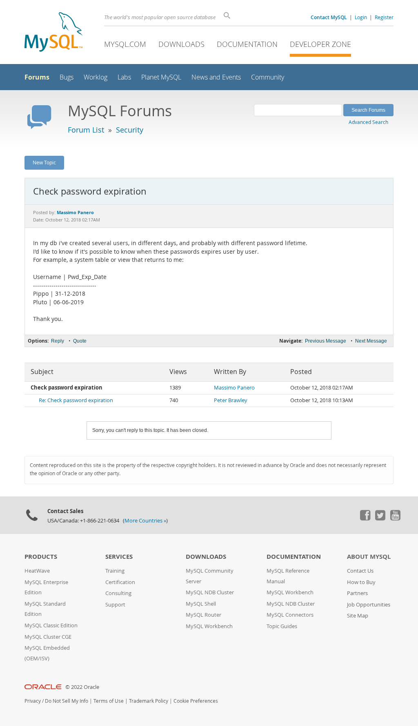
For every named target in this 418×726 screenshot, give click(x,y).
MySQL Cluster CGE (47, 636)
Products (40, 556)
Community (267, 77)
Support (115, 604)
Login (361, 17)
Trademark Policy (148, 701)
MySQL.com (125, 44)
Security (129, 130)
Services (119, 556)
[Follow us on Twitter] (380, 518)
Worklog (95, 77)
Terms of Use (108, 701)
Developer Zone (320, 44)
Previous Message (325, 341)
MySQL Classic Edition (51, 625)
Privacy (32, 701)
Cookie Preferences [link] (195, 701)
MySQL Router (203, 614)
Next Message (371, 341)
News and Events (216, 77)
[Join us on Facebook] (364, 518)
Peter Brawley (230, 400)
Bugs (66, 77)
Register (384, 17)
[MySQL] (53, 32)
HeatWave (37, 570)
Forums (36, 77)
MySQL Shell (201, 603)
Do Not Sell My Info (66, 701)
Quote (80, 341)
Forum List (86, 130)
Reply (57, 341)
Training (115, 570)
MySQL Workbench (209, 626)
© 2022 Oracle (82, 687)
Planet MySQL (161, 77)
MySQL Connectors (290, 614)
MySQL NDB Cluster (210, 592)
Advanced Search (368, 122)
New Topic (44, 162)
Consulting (118, 593)
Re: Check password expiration (76, 400)
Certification (120, 582)
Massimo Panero (234, 387)
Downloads (181, 44)
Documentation (247, 44)
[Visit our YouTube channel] (395, 518)
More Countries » (145, 520)
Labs (124, 77)
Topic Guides (282, 626)
